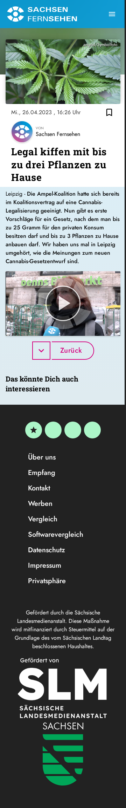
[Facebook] (53, 430)
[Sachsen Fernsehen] (42, 14)
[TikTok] (92, 430)
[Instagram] (72, 430)
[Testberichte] (33, 430)
